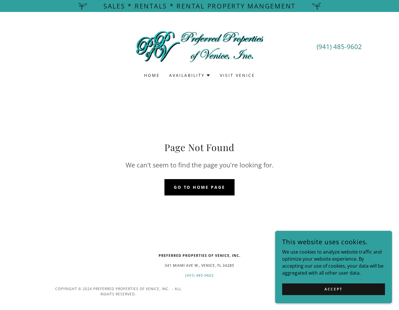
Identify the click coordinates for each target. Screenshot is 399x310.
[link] (200, 46)
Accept (333, 289)
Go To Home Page (199, 187)
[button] (190, 75)
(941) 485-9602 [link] (339, 46)
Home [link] (152, 75)
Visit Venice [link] (237, 75)
